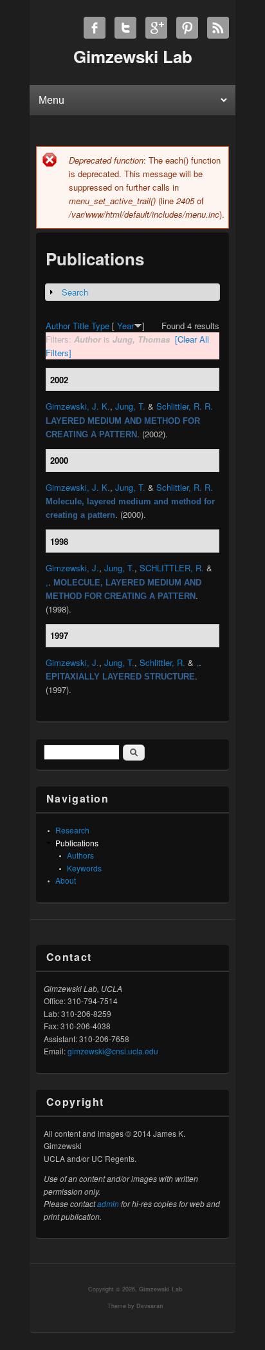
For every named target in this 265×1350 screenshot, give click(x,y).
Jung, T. (130, 406)
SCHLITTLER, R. (172, 568)
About (65, 880)
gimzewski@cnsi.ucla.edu (113, 1050)
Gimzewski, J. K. (78, 406)
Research (72, 829)
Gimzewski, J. (72, 568)
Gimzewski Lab (161, 1289)
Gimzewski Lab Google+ (156, 28)
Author (58, 325)
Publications (76, 842)
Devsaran (149, 1306)
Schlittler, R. (162, 662)
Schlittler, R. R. (184, 406)
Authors (80, 855)
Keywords (84, 867)
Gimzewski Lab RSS (218, 28)
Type (100, 325)
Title (81, 325)
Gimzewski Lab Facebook (94, 28)
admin (108, 1203)
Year (125, 325)
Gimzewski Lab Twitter (125, 28)
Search (75, 292)
